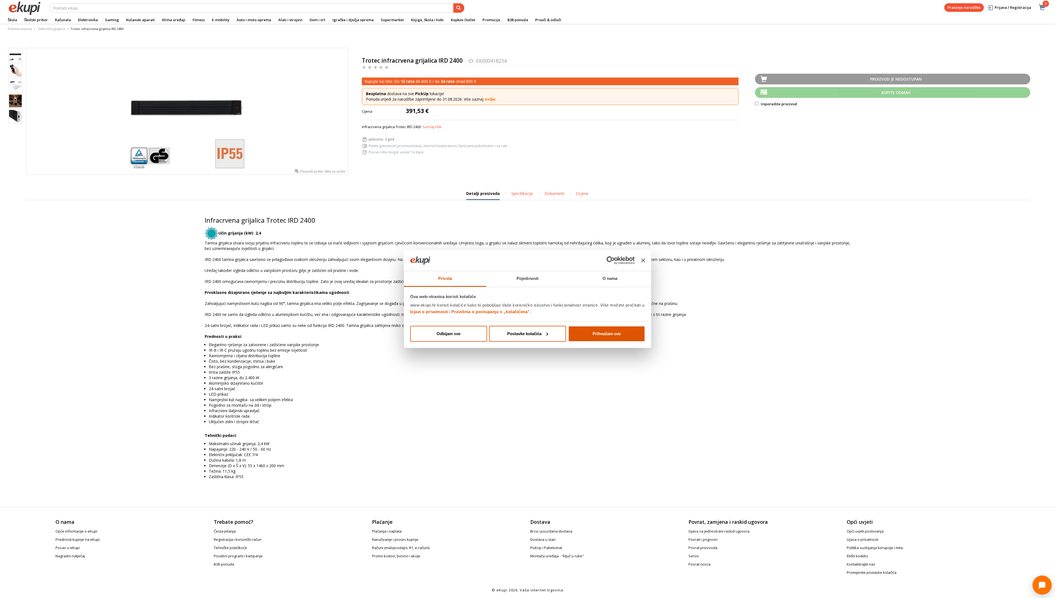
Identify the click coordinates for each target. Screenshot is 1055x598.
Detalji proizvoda (483, 195)
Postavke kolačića (524, 333)
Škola (12, 19)
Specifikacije (522, 193)
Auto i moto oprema (254, 19)
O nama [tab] (610, 278)
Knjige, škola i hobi (427, 19)
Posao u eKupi (67, 547)
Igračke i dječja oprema (353, 19)
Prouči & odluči (548, 19)
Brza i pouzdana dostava (551, 531)
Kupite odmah (895, 92)
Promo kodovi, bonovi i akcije (396, 555)
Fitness (199, 19)
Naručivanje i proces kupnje (395, 539)
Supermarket (392, 19)
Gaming (112, 19)
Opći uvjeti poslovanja (865, 531)
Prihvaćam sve (607, 333)
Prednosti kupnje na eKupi (77, 539)
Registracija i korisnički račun (238, 539)
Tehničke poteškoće (230, 547)
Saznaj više (432, 126)
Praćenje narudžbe (964, 7)
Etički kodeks (857, 555)
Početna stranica (20, 29)
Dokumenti (554, 193)
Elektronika (88, 19)
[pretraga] (458, 8)
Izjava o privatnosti (862, 539)
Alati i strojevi (290, 19)
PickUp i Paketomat (546, 547)
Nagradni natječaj (70, 555)
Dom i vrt (317, 19)
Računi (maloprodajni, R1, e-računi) (400, 547)
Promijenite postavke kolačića (871, 572)
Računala (63, 19)
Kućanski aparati (140, 19)
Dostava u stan (543, 539)
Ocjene (582, 193)
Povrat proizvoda (702, 547)
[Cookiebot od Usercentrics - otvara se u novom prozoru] (611, 260)
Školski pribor (36, 19)
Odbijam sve (448, 333)
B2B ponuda (517, 19)
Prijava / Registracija (1013, 7)
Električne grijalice (51, 29)
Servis (693, 555)
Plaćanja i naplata (387, 531)
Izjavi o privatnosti (429, 311)
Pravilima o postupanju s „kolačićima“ (490, 311)
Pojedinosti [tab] (527, 278)
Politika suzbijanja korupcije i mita (875, 547)
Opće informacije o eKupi (76, 531)
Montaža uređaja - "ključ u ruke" (557, 555)
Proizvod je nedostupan (896, 79)
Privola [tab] (445, 278)
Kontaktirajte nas (861, 564)
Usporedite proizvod (778, 103)
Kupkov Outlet (463, 19)
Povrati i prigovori (703, 539)
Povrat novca (699, 564)
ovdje (490, 99)
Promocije (491, 19)
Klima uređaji (173, 19)
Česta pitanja (225, 531)
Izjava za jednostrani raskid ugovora (718, 531)
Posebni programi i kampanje (238, 555)
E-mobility (220, 19)
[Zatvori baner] (643, 260)
